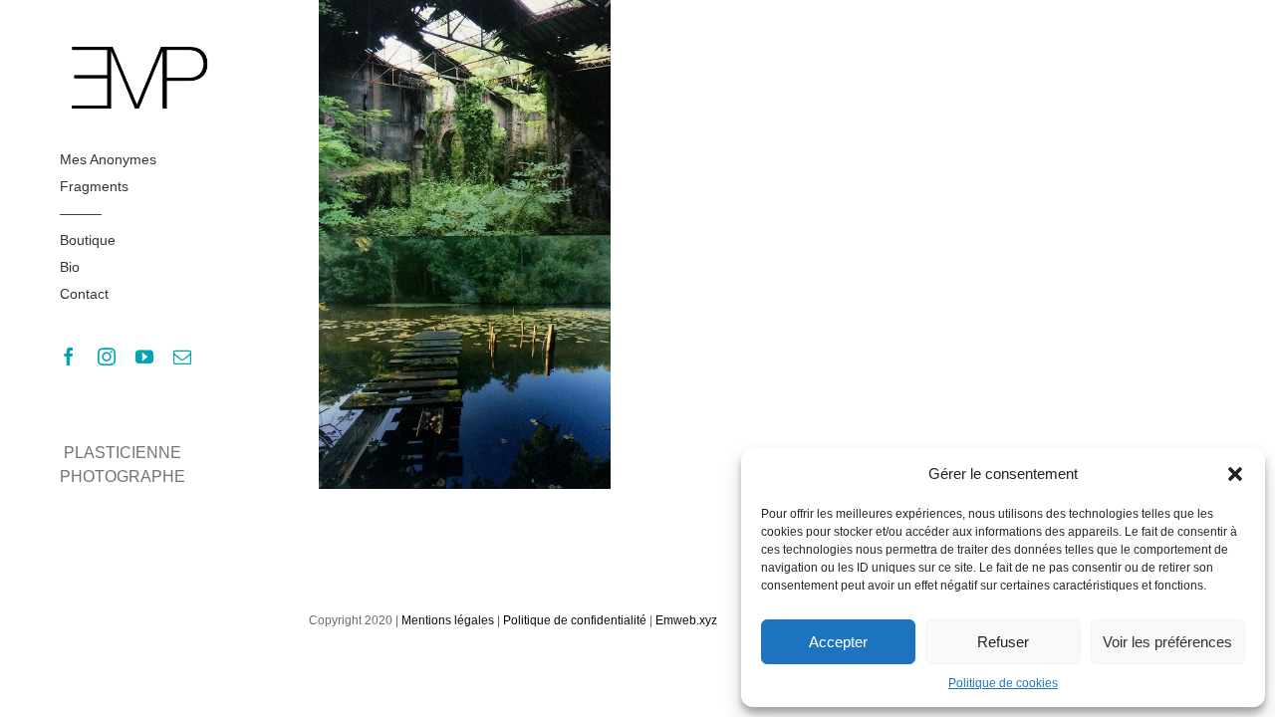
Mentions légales (447, 620)
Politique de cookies (1003, 683)
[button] (1235, 474)
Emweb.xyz (686, 620)
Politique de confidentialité (574, 620)
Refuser (1003, 641)
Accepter (838, 641)
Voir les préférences (1167, 641)
